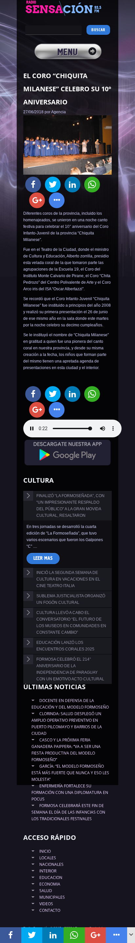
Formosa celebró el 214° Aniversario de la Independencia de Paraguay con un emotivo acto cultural (70, 669)
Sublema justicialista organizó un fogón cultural (70, 599)
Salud (45, 890)
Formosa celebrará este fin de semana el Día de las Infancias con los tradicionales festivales (68, 812)
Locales (47, 858)
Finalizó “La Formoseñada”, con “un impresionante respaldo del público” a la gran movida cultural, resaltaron (70, 505)
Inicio (45, 851)
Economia (49, 884)
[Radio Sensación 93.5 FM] (67, 8)
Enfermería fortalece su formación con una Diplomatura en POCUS (69, 792)
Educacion (50, 877)
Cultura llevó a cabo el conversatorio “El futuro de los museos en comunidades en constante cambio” (71, 622)
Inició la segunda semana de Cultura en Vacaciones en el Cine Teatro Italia (68, 579)
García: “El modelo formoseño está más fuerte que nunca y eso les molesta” (70, 772)
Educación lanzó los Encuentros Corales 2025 (65, 645)
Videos (46, 904)
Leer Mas (43, 558)
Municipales (52, 897)
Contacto (49, 910)
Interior (47, 871)
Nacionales (51, 864)
